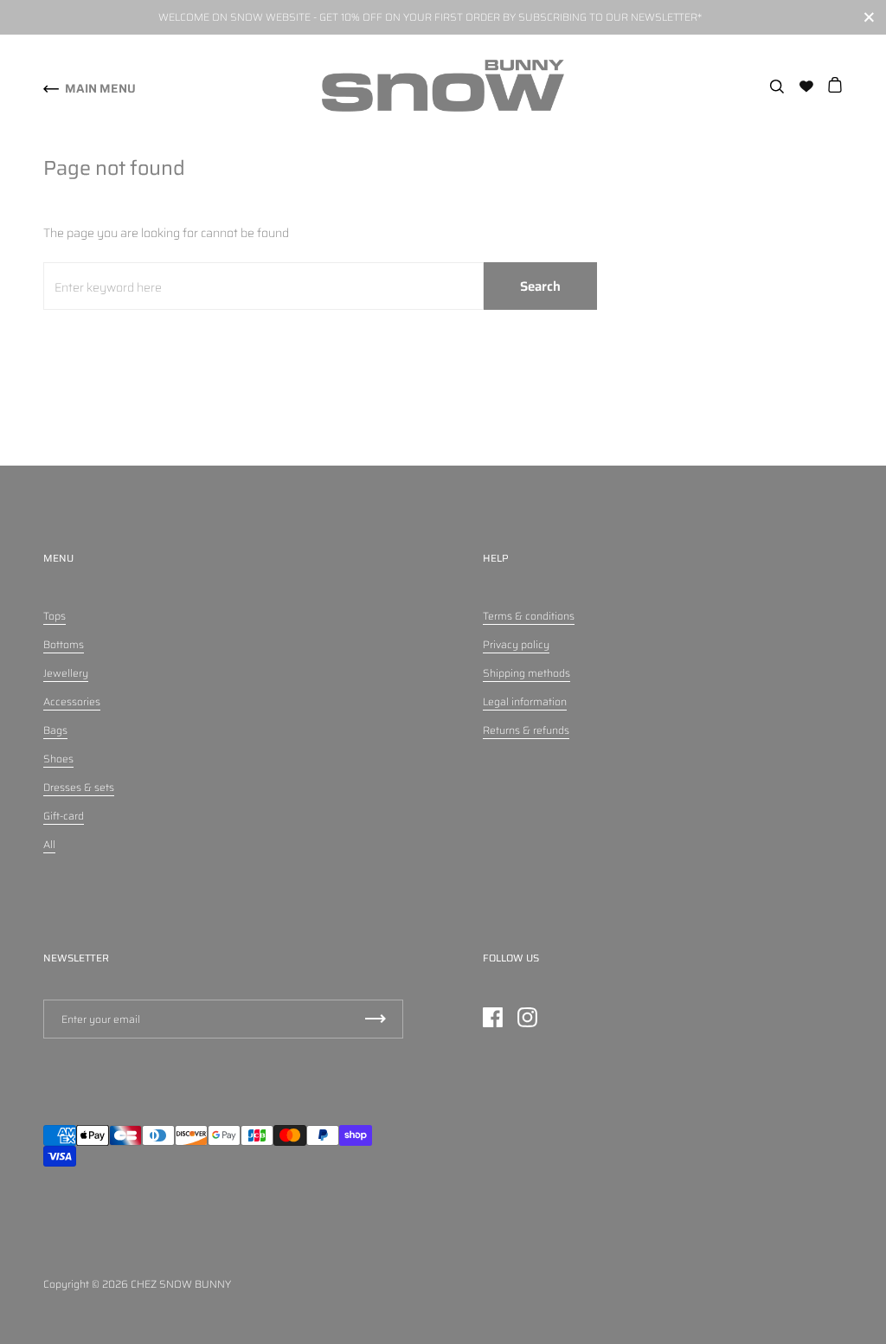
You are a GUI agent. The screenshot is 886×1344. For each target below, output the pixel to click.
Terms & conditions (529, 616)
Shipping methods (526, 673)
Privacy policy (516, 644)
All (49, 844)
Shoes (58, 758)
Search (540, 286)
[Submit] (375, 1019)
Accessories (71, 701)
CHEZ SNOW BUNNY (181, 1284)
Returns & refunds (526, 730)
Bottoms (63, 644)
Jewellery (65, 673)
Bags (55, 730)
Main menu (100, 88)
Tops (54, 616)
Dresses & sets (78, 787)
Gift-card (63, 815)
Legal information (525, 701)
